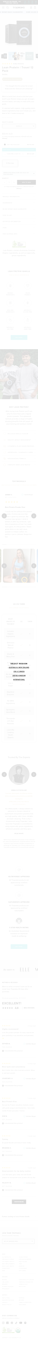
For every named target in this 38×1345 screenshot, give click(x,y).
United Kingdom (19, 676)
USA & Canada (19, 671)
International (19, 680)
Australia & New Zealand (19, 667)
